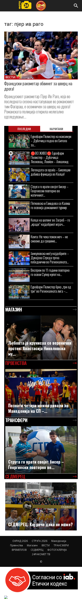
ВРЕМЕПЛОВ (19, 550)
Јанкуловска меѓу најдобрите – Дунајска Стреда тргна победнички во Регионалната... (50, 257)
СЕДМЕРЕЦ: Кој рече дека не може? (40, 524)
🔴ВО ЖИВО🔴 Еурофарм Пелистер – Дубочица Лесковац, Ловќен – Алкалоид (50, 157)
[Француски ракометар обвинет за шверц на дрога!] (41, 55)
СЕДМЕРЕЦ (37, 550)
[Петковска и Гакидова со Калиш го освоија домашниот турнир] (19, 208)
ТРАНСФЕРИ (61, 545)
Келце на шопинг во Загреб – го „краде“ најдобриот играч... (50, 222)
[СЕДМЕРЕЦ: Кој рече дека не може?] (41, 506)
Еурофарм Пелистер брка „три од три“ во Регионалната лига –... (51, 289)
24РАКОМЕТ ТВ (41, 554)
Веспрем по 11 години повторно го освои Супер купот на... (50, 272)
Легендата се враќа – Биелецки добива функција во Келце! (50, 172)
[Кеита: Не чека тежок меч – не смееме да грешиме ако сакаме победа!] (19, 241)
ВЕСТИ (10, 77)
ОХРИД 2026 (20, 541)
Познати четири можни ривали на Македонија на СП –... (38, 408)
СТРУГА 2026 (39, 541)
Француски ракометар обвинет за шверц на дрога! (38, 86)
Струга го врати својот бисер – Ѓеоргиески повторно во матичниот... (50, 191)
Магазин (32, 545)
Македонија (58, 541)
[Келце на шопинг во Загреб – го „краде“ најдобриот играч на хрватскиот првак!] (19, 225)
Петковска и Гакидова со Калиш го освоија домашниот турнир (50, 205)
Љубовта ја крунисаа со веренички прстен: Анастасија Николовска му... (39, 348)
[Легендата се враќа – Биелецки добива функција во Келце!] (19, 175)
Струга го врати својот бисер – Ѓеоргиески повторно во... (36, 464)
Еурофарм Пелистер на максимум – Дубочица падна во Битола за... (51, 140)
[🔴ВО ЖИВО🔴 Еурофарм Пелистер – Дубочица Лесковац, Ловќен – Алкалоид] (19, 158)
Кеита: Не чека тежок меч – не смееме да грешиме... (49, 239)
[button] (76, 5)
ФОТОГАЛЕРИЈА (57, 550)
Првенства (16, 545)
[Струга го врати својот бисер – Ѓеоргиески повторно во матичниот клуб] (19, 191)
